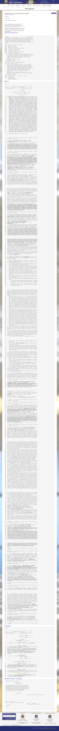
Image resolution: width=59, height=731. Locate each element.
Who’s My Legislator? (44, 2)
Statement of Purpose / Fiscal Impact (11, 20)
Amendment (8, 18)
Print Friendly (54, 13)
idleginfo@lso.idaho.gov (36, 723)
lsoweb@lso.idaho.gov (52, 723)
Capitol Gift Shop (6, 725)
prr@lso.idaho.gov (23, 723)
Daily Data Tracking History (10, 14)
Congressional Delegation (15, 725)
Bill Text (7, 16)
